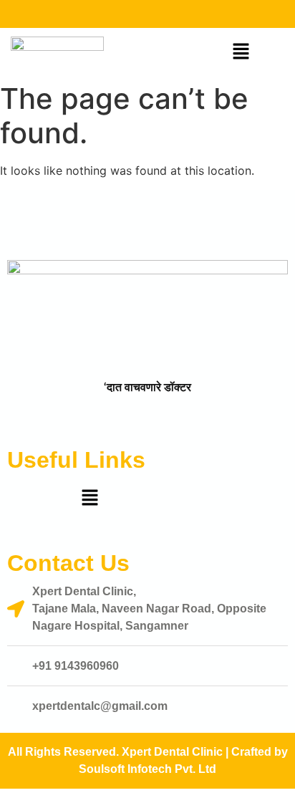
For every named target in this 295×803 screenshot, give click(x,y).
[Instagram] (151, 14)
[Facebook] (126, 14)
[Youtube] (176, 14)
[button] (241, 52)
